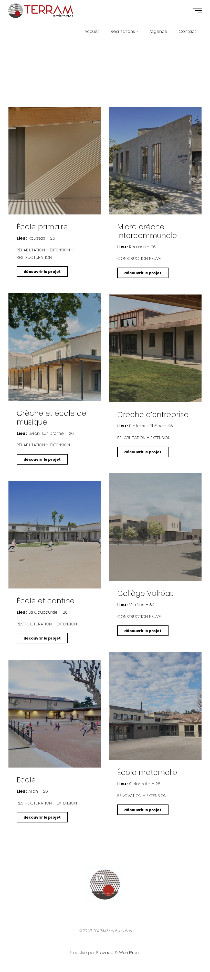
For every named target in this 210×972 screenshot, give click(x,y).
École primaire (42, 227)
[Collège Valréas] (155, 527)
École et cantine (46, 601)
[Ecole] (54, 714)
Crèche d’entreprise (152, 414)
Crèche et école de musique (51, 417)
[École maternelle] (155, 706)
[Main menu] (197, 10)
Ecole (26, 780)
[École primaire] (54, 160)
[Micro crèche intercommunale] (155, 160)
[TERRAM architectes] (40, 10)
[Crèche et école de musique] (54, 347)
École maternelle (147, 772)
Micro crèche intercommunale (147, 231)
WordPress (129, 953)
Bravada (104, 953)
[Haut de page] (190, 952)
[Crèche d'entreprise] (155, 348)
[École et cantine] (54, 534)
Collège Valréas (145, 593)
